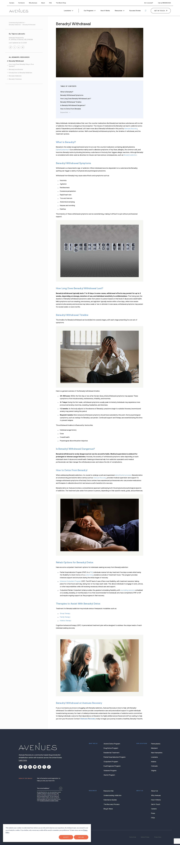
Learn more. (23, 760)
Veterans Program (110, 770)
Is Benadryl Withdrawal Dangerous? (73, 105)
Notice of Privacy (145, 837)
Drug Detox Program (111, 748)
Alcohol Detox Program (112, 744)
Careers (11, 3)
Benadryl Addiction (15, 76)
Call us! (164, 3)
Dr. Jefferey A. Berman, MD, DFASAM (21, 39)
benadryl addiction (15, 24)
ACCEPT (66, 837)
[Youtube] (35, 767)
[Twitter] (44, 767)
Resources (118, 10)
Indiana (153, 762)
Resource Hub (109, 791)
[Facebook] (20, 767)
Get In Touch (155, 804)
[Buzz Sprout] (39, 767)
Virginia (153, 770)
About (43, 3)
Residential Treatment (111, 753)
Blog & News (108, 809)
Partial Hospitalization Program (113, 757)
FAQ (50, 3)
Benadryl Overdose (15, 79)
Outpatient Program (111, 762)
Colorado (154, 766)
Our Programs (88, 10)
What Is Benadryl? (66, 92)
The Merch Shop (61, 3)
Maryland (154, 748)
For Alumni (21, 3)
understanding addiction (17, 22)
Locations (67, 10)
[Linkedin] (30, 767)
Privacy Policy (157, 837)
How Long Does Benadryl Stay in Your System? (21, 65)
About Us (154, 791)
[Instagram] (25, 767)
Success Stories (135, 10)
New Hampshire (156, 753)
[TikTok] (49, 767)
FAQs (153, 818)
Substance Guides (110, 800)
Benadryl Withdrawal (16, 61)
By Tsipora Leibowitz (17, 34)
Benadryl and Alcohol (16, 69)
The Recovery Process (111, 804)
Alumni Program (109, 775)
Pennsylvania (155, 744)
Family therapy (65, 617)
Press (153, 813)
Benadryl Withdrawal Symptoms (71, 95)
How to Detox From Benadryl (70, 109)
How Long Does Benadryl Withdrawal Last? (75, 99)
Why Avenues (33, 3)
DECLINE (81, 837)
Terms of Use (132, 837)
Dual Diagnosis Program (112, 766)
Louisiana (154, 757)
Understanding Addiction (112, 795)
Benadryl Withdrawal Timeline (70, 102)
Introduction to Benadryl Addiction (20, 72)
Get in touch (159, 10)
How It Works (105, 10)
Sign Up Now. (60, 788)
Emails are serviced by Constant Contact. (49, 800)
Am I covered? (148, 3)
